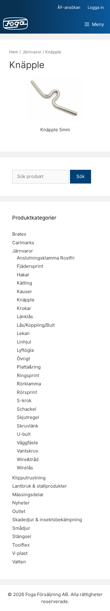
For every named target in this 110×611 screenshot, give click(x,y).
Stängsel (21, 536)
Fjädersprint (30, 266)
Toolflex (21, 545)
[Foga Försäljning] (15, 24)
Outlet (18, 511)
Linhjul (24, 342)
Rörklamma (29, 384)
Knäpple (26, 300)
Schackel (26, 409)
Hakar (23, 275)
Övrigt (23, 359)
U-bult (24, 434)
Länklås (25, 316)
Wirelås (25, 468)
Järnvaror (31, 51)
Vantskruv (27, 451)
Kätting (24, 283)
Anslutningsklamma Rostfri (46, 258)
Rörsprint (27, 392)
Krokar (24, 308)
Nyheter (21, 503)
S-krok (24, 400)
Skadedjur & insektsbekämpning (47, 519)
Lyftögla (25, 350)
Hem (13, 51)
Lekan (23, 333)
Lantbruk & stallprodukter (39, 486)
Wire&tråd (27, 459)
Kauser (24, 291)
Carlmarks (23, 242)
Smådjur (21, 528)
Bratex (19, 234)
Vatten (19, 562)
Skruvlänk (27, 426)
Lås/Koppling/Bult (36, 325)
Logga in (96, 7)
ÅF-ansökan (68, 7)
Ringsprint (28, 375)
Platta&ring (29, 367)
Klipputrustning (29, 478)
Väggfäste (27, 443)
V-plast (20, 553)
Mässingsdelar (28, 494)
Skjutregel (28, 417)
